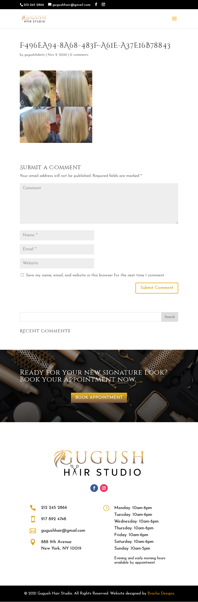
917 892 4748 (53, 519)
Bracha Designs (161, 593)
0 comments (79, 55)
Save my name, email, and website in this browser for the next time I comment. (95, 275)
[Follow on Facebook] (94, 488)
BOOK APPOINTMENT (99, 398)
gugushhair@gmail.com (63, 531)
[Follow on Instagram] (104, 488)
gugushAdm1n (34, 55)
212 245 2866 (54, 508)
